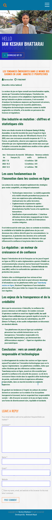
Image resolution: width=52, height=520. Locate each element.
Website (5, 479)
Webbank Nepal (31, 515)
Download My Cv (14, 55)
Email (4, 468)
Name (4, 457)
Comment (6, 425)
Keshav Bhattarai (25, 512)
